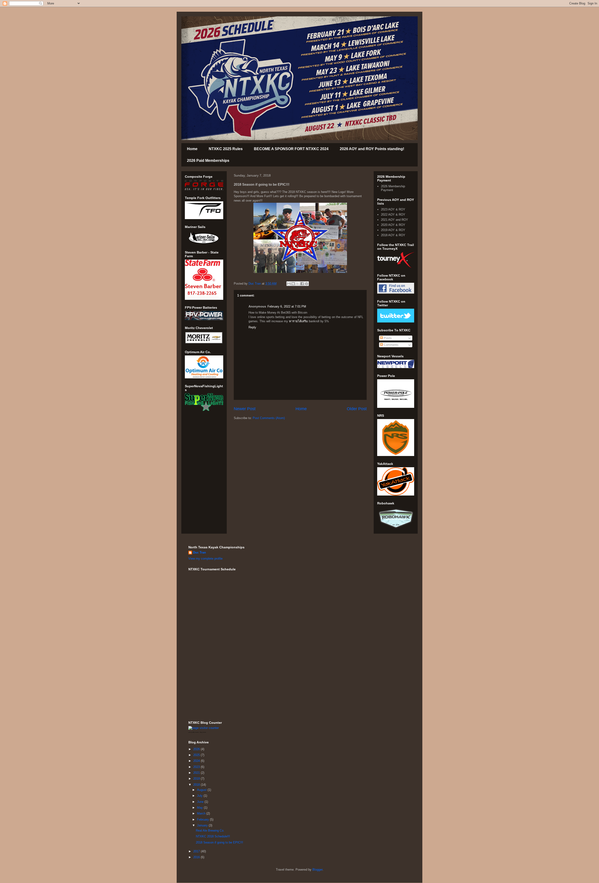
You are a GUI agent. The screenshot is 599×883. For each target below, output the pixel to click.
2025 (197, 755)
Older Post (357, 408)
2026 (197, 749)
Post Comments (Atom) (269, 418)
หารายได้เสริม (298, 321)
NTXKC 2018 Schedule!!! (213, 836)
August (202, 790)
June (201, 801)
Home (192, 149)
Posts (387, 338)
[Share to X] (297, 283)
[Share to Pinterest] (306, 283)
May (200, 807)
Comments (390, 345)
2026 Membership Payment (393, 188)
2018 (197, 784)
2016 (197, 857)
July (200, 795)
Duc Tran (199, 552)
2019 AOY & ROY (393, 230)
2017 (197, 851)
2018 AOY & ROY (393, 235)
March (201, 813)
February (203, 819)
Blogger (317, 869)
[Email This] (288, 283)
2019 (197, 778)
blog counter (203, 732)
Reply (252, 327)
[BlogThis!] (293, 283)
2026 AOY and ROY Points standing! (372, 149)
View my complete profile (205, 558)
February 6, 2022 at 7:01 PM (286, 306)
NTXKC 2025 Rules (226, 149)
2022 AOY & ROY (393, 214)
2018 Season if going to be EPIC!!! (219, 842)
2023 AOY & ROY (393, 209)
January (203, 825)
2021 (197, 772)
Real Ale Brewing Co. (210, 830)
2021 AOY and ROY (394, 219)
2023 (197, 767)
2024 (197, 761)
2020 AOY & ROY (393, 225)
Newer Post (245, 408)
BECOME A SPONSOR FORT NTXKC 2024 (291, 149)
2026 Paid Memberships (208, 161)
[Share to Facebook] (302, 283)
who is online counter (193, 732)
